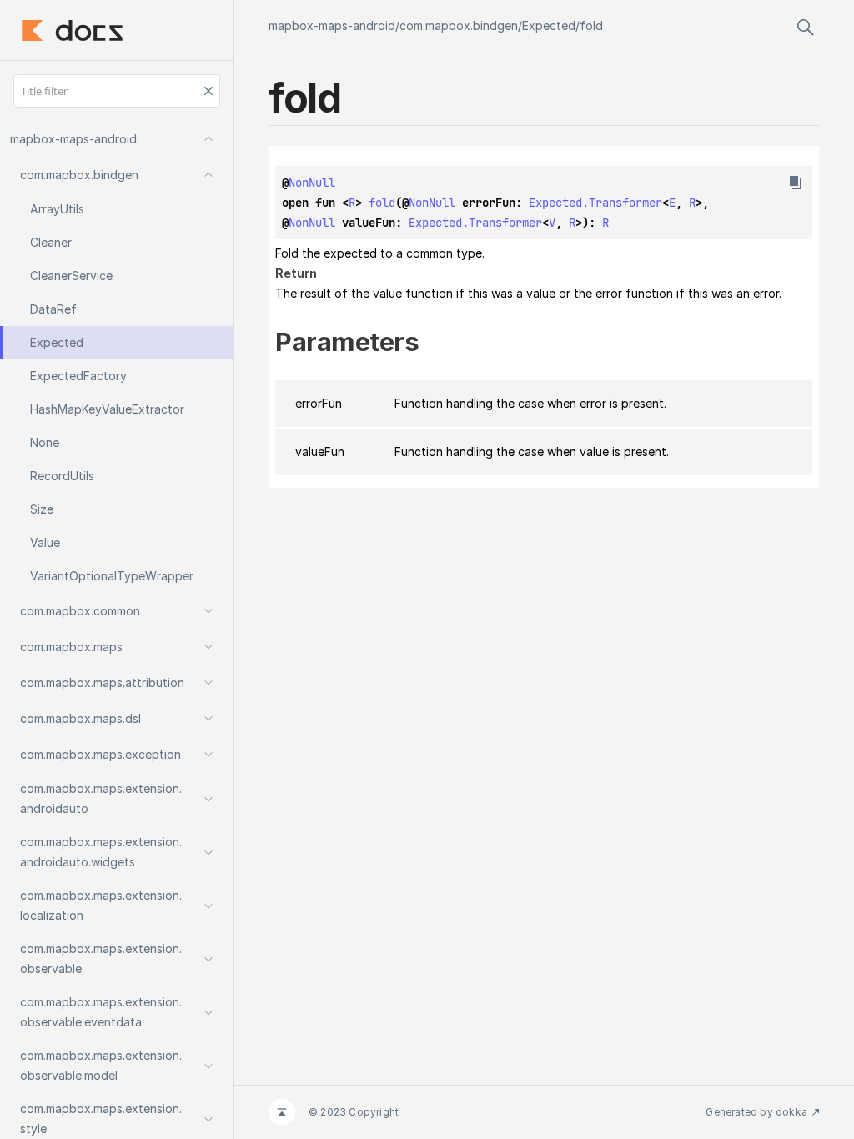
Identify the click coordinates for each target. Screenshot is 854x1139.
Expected (548, 25)
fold (591, 25)
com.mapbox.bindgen (458, 25)
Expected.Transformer (595, 202)
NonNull (312, 182)
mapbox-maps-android (332, 25)
